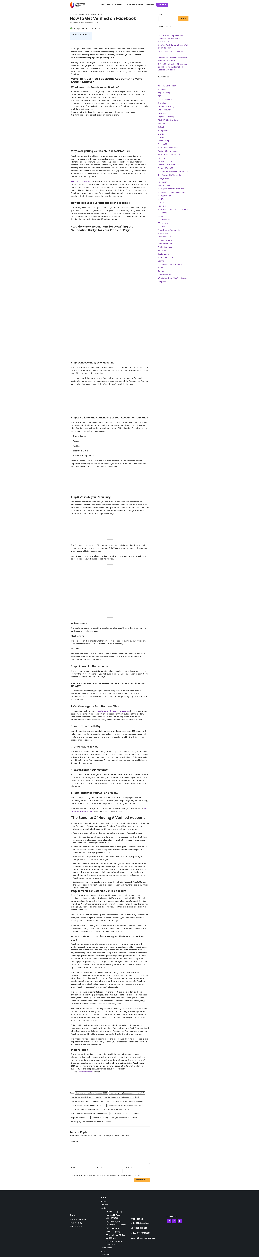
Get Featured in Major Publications (173, 171)
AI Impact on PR (165, 89)
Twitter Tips (163, 271)
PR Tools (161, 226)
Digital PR (162, 113)
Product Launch (165, 243)
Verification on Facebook (82, 181)
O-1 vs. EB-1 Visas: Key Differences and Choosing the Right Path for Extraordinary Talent (172, 67)
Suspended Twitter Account (170, 264)
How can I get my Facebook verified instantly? (127, 1093)
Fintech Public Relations (168, 165)
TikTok (160, 267)
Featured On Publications (169, 154)
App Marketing (164, 93)
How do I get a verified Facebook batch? (86, 1097)
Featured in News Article (168, 147)
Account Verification (167, 86)
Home (103, 5)
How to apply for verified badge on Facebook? (88, 1105)
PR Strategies (164, 219)
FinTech (161, 158)
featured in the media (168, 151)
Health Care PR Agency (116, 1225)
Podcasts (162, 206)
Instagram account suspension (172, 192)
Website (128, 1167)
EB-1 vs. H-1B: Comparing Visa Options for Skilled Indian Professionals (170, 39)
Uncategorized (164, 274)
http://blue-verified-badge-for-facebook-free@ (89, 1114)
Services (104, 1208)
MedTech (162, 199)
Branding (162, 103)
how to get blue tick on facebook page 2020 (125, 1105)
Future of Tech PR (165, 168)
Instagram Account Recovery (171, 189)
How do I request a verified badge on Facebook (121, 1097)
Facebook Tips (164, 141)
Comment (75, 1141)
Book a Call (162, 5)
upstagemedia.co (85, 1072)
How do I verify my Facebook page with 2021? (87, 1101)
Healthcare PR (164, 185)
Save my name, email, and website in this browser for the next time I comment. (107, 1175)
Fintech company (165, 161)
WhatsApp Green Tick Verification (172, 278)
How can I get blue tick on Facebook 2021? (91, 1093)
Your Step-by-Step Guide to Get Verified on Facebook (91, 1122)
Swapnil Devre (78, 23)
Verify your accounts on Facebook (124, 1118)
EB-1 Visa (162, 123)
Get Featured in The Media (169, 175)
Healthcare (163, 182)
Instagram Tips (164, 195)
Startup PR (162, 261)
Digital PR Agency (113, 1221)
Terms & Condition (78, 1219)
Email (100, 1167)
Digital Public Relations (168, 120)
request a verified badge (80, 1118)
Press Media (163, 233)
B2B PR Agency (112, 1228)
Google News (164, 178)
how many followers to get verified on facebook (125, 1101)
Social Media (163, 254)
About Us (110, 5)
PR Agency (162, 213)
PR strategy (163, 223)
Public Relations (165, 247)
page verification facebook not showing (125, 1114)
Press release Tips (166, 237)
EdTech (161, 127)
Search (161, 14)
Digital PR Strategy (166, 117)
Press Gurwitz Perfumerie (169, 230)
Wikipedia (162, 281)
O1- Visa (161, 202)
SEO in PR (162, 250)
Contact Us (149, 5)
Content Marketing (166, 106)
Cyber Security (164, 110)
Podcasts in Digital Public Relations (173, 209)
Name (73, 1167)
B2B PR (161, 96)
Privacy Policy (76, 1223)
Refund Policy (76, 1226)
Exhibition (162, 137)
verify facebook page (101, 1118)
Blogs (140, 5)
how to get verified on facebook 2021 (115, 1109)
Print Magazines (165, 240)
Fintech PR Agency (114, 1211)
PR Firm (161, 216)
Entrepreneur (163, 130)
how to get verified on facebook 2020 (85, 1109)
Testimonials (131, 5)
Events (161, 134)
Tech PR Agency (113, 1231)
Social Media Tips (165, 257)
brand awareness (165, 99)
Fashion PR (162, 144)
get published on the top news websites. (112, 711)
